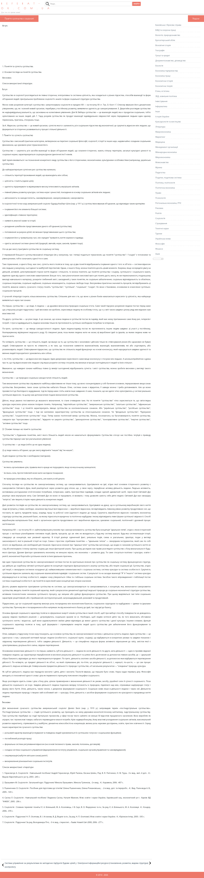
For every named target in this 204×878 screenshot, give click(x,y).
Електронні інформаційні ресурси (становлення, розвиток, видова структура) (113, 863)
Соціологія (160, 218)
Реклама (159, 208)
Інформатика (161, 106)
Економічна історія (164, 81)
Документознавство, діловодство (170, 60)
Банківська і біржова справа (168, 25)
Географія (159, 50)
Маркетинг (160, 137)
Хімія (157, 254)
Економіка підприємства (166, 70)
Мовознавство (162, 162)
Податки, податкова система (168, 177)
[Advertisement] (76, 46)
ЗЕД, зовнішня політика (166, 96)
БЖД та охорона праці (165, 30)
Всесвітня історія (163, 45)
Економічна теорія (163, 86)
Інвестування (161, 101)
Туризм (158, 233)
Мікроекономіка (162, 157)
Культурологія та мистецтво (168, 121)
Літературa (160, 126)
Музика (158, 167)
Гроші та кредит (162, 55)
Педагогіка (160, 172)
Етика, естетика (162, 91)
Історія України (162, 116)
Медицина (160, 142)
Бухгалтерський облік (165, 40)
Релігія (158, 213)
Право (158, 193)
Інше (157, 111)
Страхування (161, 223)
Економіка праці (162, 76)
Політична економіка (165, 187)
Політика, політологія (165, 182)
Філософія (160, 243)
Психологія (160, 198)
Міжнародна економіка (166, 152)
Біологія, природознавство (167, 35)
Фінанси (159, 249)
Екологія (159, 65)
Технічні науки (162, 228)
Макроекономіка (163, 132)
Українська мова (163, 238)
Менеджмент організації (166, 147)
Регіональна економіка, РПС (168, 203)
